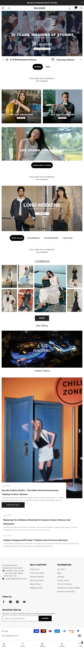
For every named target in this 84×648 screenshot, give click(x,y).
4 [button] (45, 228)
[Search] (9, 8)
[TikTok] (17, 601)
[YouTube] (24, 601)
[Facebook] (3, 601)
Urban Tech (68, 238)
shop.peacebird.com (10, 635)
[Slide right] (80, 59)
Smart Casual (17, 238)
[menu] (3, 8)
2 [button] (43, 53)
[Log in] (70, 8)
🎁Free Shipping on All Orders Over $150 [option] (42, 3)
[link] (21, 59)
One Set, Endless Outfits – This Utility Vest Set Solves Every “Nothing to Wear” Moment (30, 492)
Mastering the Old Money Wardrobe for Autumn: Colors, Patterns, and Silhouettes (36, 522)
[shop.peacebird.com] (42, 349)
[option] (42, 33)
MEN (48, 67)
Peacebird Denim (51, 238)
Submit (45, 618)
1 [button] (41, 53)
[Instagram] (10, 601)
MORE (42, 318)
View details (13, 505)
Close (82, 3)
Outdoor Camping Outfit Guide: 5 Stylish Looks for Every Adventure (35, 540)
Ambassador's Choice (42, 165)
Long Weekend (33, 238)
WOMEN (37, 67)
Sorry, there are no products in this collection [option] (42, 79)
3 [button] (43, 228)
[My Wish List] (81, 8)
